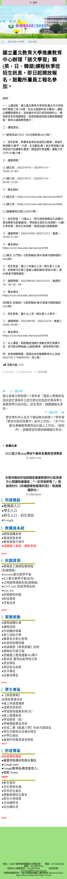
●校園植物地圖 (11, 594)
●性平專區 (8, 671)
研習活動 (42, 372)
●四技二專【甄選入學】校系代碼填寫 (26, 727)
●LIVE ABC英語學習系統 (18, 586)
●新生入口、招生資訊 (18, 515)
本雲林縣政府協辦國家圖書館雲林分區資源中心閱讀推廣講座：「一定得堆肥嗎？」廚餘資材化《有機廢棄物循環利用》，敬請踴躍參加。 (33, 484)
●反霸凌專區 (10, 675)
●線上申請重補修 (13, 703)
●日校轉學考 (10, 802)
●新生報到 (8, 782)
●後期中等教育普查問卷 (17, 739)
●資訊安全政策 (11, 667)
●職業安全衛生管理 (14, 638)
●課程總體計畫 (11, 622)
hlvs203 (10, 372)
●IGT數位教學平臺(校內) (18, 578)
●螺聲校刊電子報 (13, 651)
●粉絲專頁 (8, 598)
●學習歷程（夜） (13, 719)
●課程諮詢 (8, 626)
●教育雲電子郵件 (13, 541)
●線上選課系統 (11, 715)
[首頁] (3, 41)
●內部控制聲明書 (13, 642)
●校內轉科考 (10, 806)
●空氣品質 (8, 602)
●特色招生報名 (11, 790)
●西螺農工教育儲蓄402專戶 (20, 655)
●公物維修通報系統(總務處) (20, 582)
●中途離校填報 (11, 630)
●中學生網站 (10, 735)
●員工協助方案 (11, 634)
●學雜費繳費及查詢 (14, 723)
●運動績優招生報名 (14, 794)
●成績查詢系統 (11, 707)
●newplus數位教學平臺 (16, 574)
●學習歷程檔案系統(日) (17, 711)
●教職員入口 (11, 506)
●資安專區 (8, 663)
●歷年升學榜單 (11, 798)
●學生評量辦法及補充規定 (19, 731)
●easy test (7, 590)
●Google (8, 520)
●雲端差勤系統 (11, 538)
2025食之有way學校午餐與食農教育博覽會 (33, 453)
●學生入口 (9, 511)
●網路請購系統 (11, 533)
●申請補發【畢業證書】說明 (20, 647)
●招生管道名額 (11, 786)
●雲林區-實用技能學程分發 (19, 659)
